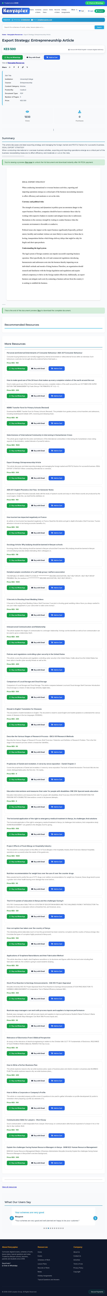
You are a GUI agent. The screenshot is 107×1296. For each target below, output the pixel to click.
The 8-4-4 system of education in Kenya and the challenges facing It (35, 901)
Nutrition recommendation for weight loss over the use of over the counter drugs (40, 873)
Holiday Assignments (45, 1276)
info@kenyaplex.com (44, 20)
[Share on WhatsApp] (9, 67)
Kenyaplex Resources (15, 34)
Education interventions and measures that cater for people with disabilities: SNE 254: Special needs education (52, 791)
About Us (76, 1252)
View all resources (9, 1187)
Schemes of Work (38, 11)
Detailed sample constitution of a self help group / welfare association (36, 572)
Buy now (28, 162)
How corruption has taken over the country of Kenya (28, 928)
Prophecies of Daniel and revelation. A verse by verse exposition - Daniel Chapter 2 (41, 764)
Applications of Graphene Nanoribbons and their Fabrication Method (35, 956)
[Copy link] (23, 67)
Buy (39, 310)
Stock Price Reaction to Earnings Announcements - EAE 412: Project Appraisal (39, 983)
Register (100, 11)
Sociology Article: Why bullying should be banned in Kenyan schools (35, 545)
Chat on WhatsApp (96, 3)
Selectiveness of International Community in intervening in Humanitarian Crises (39, 435)
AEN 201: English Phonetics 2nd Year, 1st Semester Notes (30, 490)
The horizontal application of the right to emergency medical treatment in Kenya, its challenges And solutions (52, 819)
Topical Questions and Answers (48, 1279)
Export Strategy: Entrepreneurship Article (24, 462)
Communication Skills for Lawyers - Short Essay (26, 1120)
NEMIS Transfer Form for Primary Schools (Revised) (28, 408)
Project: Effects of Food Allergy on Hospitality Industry (29, 846)
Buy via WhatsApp (13, 57)
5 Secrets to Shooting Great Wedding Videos (25, 599)
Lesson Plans (45, 11)
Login (91, 11)
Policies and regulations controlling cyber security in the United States (36, 654)
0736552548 (25, 20)
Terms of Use (78, 1264)
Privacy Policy (78, 1268)
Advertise (76, 1260)
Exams (32, 9)
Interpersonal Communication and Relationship (26, 627)
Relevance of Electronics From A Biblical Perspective (28, 1038)
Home (4, 34)
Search (99, 27)
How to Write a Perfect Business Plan (22, 1065)
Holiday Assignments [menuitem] (66, 11)
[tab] (44, 1228)
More (73, 9)
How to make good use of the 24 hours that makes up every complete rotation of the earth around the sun (50, 380)
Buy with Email (34, 57)
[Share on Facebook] (18, 67)
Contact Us (77, 1256)
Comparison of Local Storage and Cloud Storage (27, 682)
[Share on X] (27, 67)
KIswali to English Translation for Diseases (24, 709)
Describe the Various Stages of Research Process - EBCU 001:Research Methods (40, 736)
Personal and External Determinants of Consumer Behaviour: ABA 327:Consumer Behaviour (44, 353)
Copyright (76, 1272)
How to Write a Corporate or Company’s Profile (26, 1092)
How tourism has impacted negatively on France (26, 517)
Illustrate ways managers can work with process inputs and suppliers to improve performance (45, 1010)
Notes (51, 9)
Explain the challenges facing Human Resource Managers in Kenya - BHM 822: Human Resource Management (52, 1147)
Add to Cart (53, 57)
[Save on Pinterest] (14, 67)
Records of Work (57, 11)
